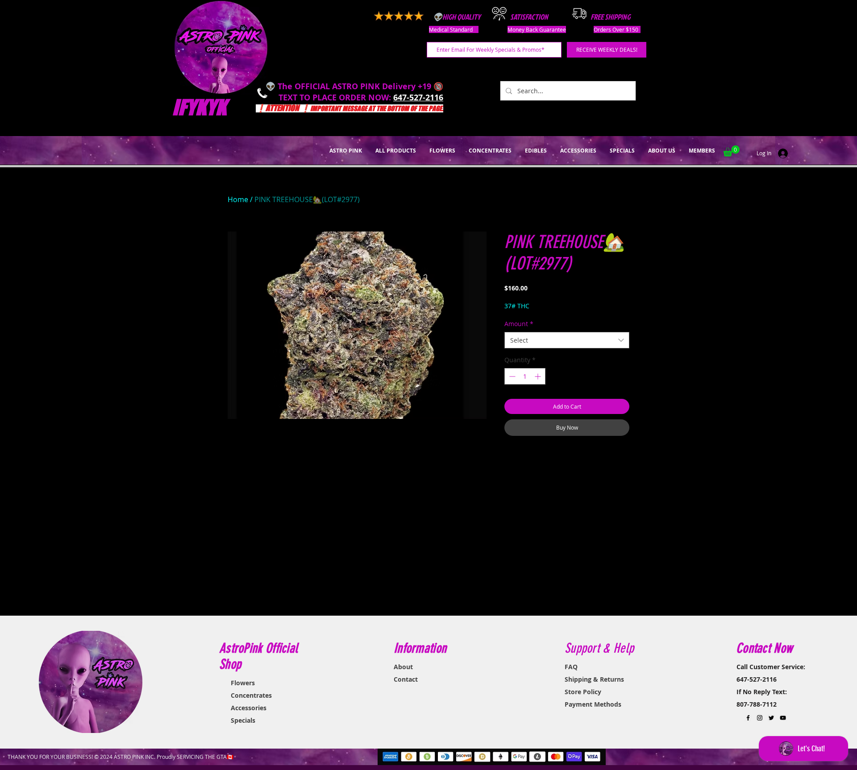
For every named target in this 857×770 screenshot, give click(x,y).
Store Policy (583, 691)
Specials (243, 720)
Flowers (243, 683)
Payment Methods (593, 704)
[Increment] (538, 376)
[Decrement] (511, 376)
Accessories (248, 708)
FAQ (571, 666)
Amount (518, 323)
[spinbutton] (525, 376)
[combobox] (566, 340)
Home (238, 199)
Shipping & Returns (594, 679)
